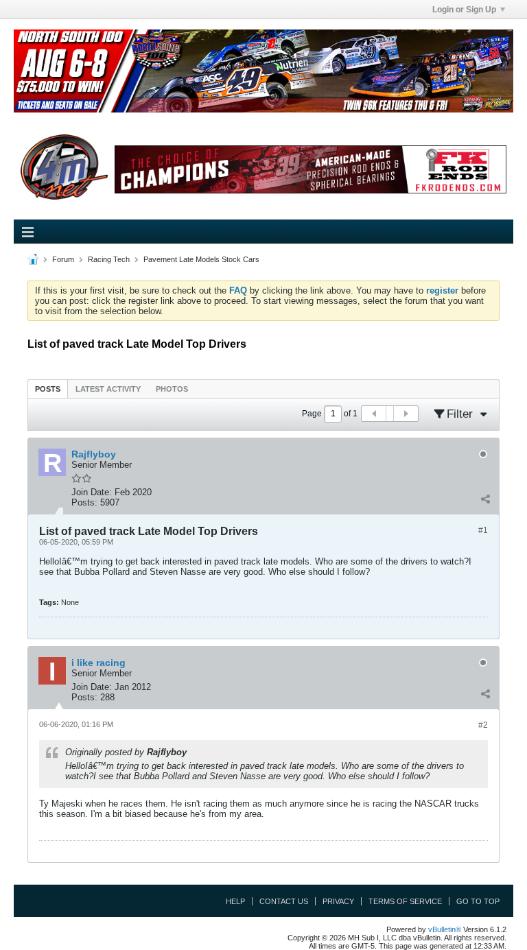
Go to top (478, 901)
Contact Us (283, 901)
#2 (483, 725)
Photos (172, 389)
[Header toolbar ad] (310, 169)
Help (235, 901)
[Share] (485, 499)
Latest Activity (108, 389)
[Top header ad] (263, 70)
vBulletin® (444, 929)
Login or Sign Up (464, 9)
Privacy (338, 901)
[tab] (47, 388)
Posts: (84, 502)
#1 (483, 530)
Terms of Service (405, 901)
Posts (47, 389)
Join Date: (91, 492)
